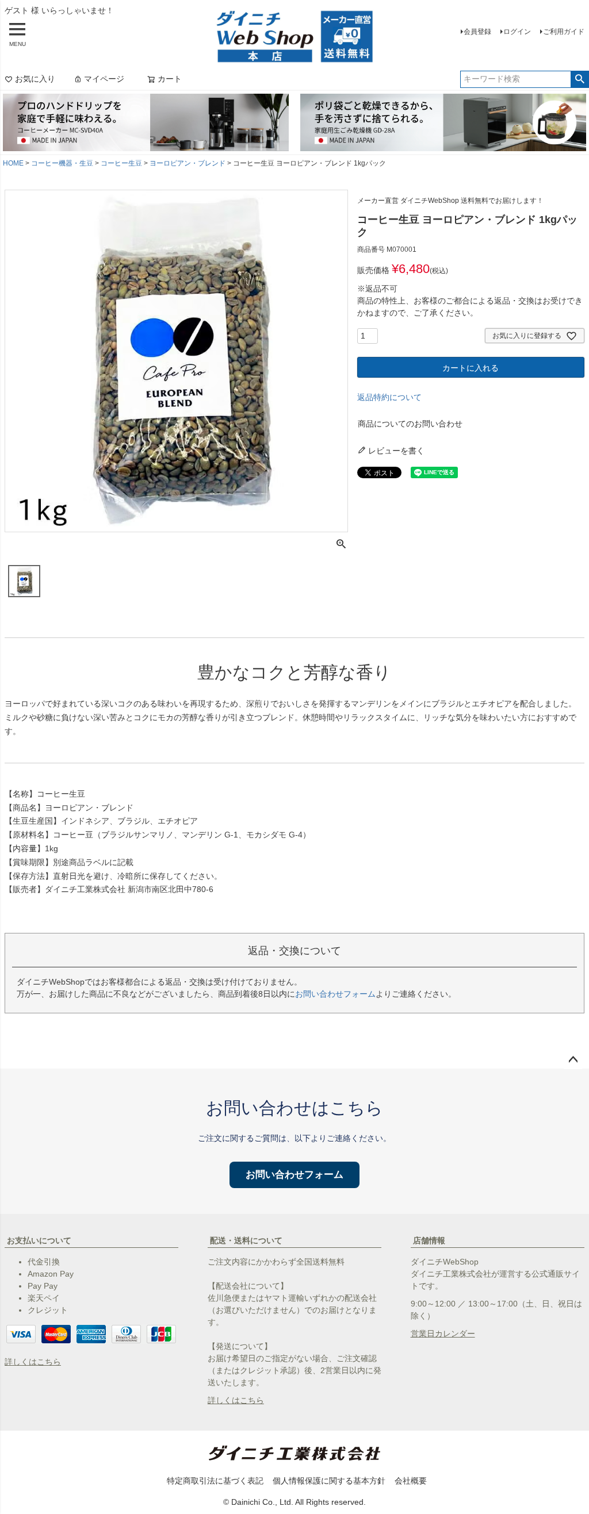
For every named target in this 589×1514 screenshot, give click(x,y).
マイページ (104, 78)
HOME (13, 163)
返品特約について (389, 397)
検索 (579, 79)
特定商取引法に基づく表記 (215, 1480)
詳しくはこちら (33, 1361)
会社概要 (411, 1480)
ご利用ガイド (563, 32)
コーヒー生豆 (121, 163)
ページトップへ (573, 1060)
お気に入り (35, 78)
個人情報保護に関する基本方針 (329, 1480)
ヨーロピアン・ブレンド (187, 163)
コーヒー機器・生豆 (62, 163)
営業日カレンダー (443, 1333)
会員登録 (477, 32)
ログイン (517, 32)
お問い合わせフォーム (335, 993)
